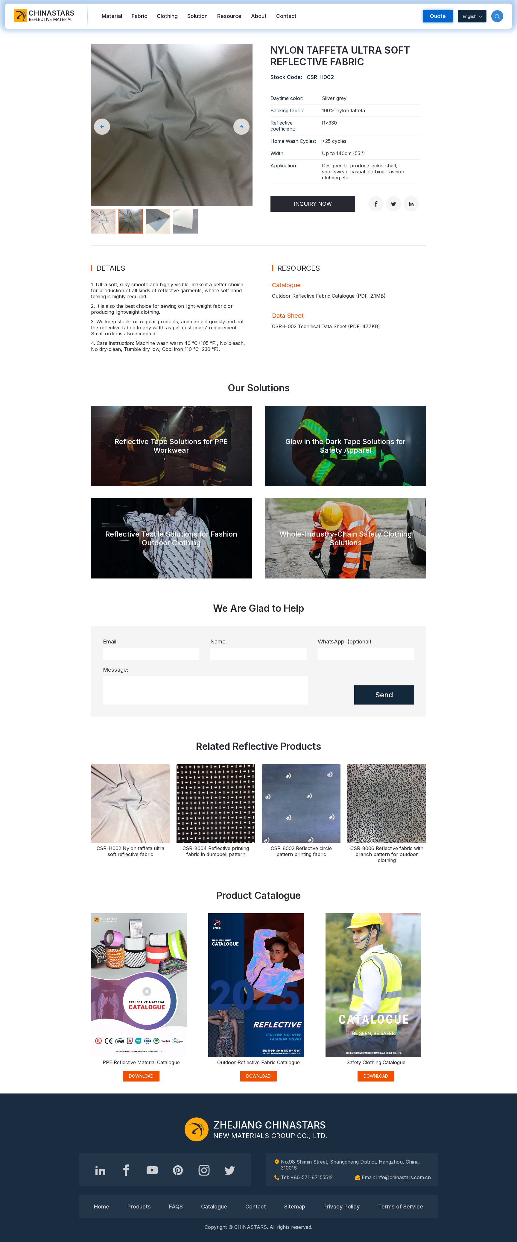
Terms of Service (400, 1206)
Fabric (139, 16)
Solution (197, 16)
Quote (438, 16)
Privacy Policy (341, 1206)
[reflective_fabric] (204, 1170)
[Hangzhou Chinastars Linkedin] (100, 1170)
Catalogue (214, 1206)
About (259, 16)
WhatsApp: (345, 641)
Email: (110, 641)
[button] (497, 16)
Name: (218, 641)
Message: (115, 669)
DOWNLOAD (141, 1076)
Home (101, 1206)
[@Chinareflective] (229, 1170)
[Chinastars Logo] (197, 1129)
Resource (229, 16)
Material (112, 16)
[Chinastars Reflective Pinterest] (178, 1170)
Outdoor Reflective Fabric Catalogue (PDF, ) (329, 296)
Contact (286, 16)
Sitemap (294, 1206)
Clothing (167, 16)
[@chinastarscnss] (126, 1170)
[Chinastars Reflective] (152, 1170)
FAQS (176, 1206)
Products (139, 1206)
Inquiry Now (313, 203)
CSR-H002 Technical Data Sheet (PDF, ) (326, 326)
